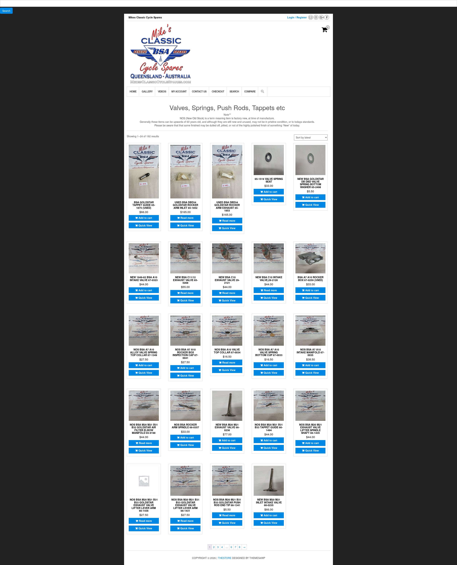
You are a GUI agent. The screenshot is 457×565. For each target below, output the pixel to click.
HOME (133, 91)
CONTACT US (199, 91)
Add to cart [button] (145, 218)
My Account (179, 91)
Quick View (145, 225)
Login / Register (297, 17)
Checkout (218, 91)
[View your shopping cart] (325, 30)
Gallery (147, 91)
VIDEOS (162, 91)
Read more (187, 218)
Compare (249, 91)
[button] (262, 92)
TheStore (224, 558)
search (234, 91)
